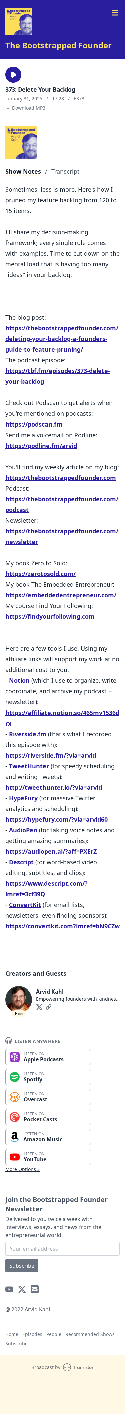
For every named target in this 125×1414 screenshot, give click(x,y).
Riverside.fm (27, 734)
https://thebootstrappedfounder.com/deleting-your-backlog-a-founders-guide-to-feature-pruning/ (61, 338)
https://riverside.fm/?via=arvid (50, 755)
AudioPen (23, 830)
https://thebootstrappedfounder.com (60, 478)
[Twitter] (39, 1007)
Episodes (32, 1334)
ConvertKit (25, 905)
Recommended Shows (90, 1334)
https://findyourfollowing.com (50, 616)
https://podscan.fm (33, 424)
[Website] (48, 1007)
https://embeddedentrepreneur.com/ (60, 595)
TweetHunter (29, 766)
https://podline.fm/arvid (41, 446)
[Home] (18, 21)
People (53, 1334)
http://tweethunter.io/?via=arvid (53, 787)
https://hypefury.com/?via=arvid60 (56, 819)
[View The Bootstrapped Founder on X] (22, 1289)
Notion (19, 680)
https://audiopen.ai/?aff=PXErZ (51, 851)
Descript (21, 862)
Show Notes (23, 171)
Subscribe (21, 1265)
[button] (13, 75)
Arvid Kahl (50, 991)
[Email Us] (35, 1289)
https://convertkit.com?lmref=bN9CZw (62, 926)
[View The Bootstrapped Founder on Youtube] (9, 1289)
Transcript (65, 171)
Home (11, 1334)
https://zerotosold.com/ (40, 574)
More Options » (22, 1169)
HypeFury (23, 798)
